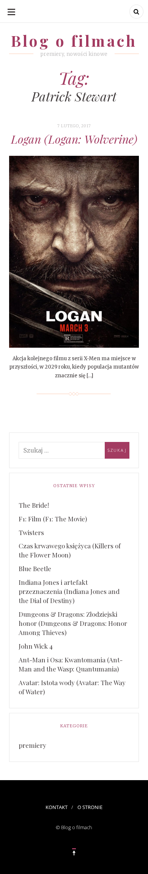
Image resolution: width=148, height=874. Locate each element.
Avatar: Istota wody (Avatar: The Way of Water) (72, 687)
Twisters (31, 532)
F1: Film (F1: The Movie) (53, 519)
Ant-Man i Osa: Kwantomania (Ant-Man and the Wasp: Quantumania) (71, 664)
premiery (32, 745)
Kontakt (57, 807)
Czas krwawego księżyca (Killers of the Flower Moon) (70, 550)
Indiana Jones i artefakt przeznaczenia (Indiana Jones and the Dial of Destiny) (69, 591)
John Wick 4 (36, 646)
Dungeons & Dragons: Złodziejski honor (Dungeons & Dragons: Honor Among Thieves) (73, 623)
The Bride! (34, 505)
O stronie (89, 807)
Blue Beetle (35, 568)
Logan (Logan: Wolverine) (74, 139)
